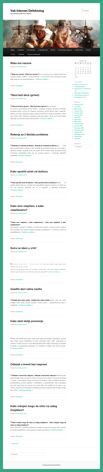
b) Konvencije (31, 50)
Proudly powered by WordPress (51, 465)
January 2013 (78, 126)
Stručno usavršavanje (33, 54)
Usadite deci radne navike (26, 289)
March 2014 (77, 109)
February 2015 (78, 104)
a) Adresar (21, 50)
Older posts (14, 443)
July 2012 (77, 138)
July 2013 (77, 117)
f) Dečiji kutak (79, 50)
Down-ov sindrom (79, 84)
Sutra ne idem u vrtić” (23, 248)
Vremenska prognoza (81, 95)
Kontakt (88, 50)
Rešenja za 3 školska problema (29, 134)
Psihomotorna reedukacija (82, 89)
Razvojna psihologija (81, 93)
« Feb (76, 77)
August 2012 (78, 136)
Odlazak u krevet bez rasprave (28, 364)
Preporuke (21, 54)
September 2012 (79, 134)
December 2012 (79, 128)
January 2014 (78, 111)
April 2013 (77, 119)
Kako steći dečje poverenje (26, 321)
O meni (13, 54)
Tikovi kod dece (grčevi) (24, 95)
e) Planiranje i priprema (65, 50)
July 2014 (77, 107)
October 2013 (78, 113)
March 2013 (77, 121)
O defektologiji (79, 86)
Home (12, 50)
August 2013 (78, 115)
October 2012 (78, 132)
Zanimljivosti (19, 86)
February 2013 (78, 124)
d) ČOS (53, 50)
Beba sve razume (20, 63)
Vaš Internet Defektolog (27, 10)
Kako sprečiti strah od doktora (29, 171)
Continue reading (42, 79)
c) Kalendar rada (43, 50)
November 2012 (79, 130)
